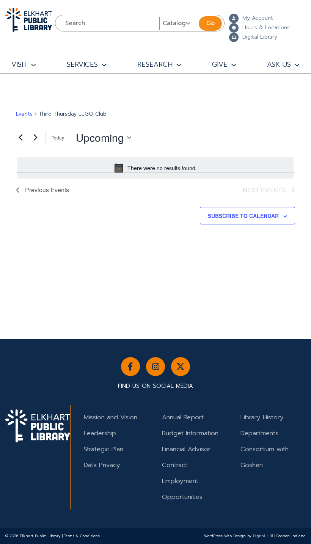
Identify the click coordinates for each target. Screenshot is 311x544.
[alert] (155, 168)
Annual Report (183, 417)
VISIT (19, 64)
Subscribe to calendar (243, 215)
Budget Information (190, 433)
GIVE (220, 64)
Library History (262, 417)
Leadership (100, 433)
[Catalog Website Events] (178, 23)
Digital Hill (263, 536)
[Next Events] (35, 137)
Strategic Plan (103, 449)
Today (58, 137)
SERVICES (82, 64)
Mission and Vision (110, 417)
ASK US (279, 64)
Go (210, 23)
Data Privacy (102, 465)
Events (24, 114)
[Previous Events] (20, 137)
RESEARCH (155, 64)
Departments (259, 433)
